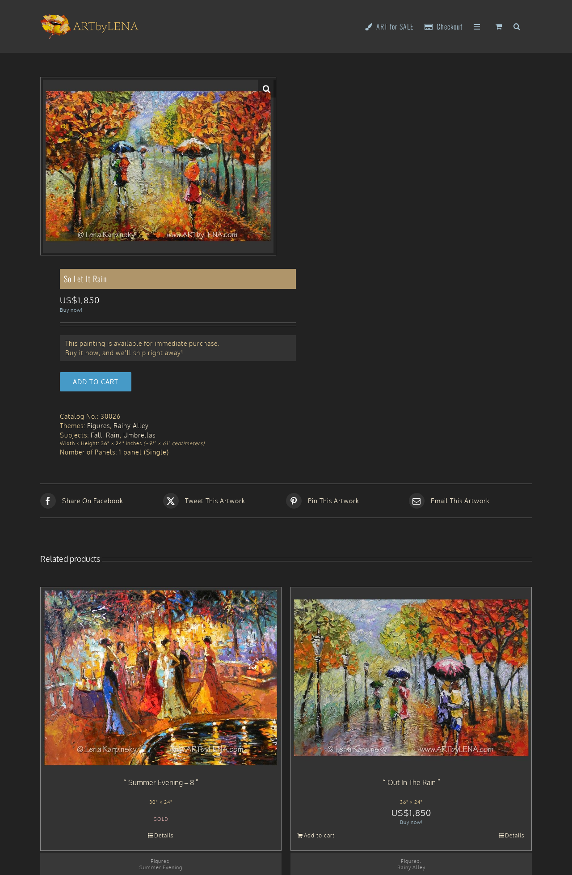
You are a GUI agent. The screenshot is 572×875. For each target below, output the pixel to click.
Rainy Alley (131, 425)
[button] (517, 25)
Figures (98, 425)
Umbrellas (139, 435)
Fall (96, 435)
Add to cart (95, 382)
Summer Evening (160, 867)
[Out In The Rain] (411, 677)
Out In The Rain (411, 782)
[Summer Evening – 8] (161, 677)
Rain (113, 435)
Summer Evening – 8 (161, 782)
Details (164, 835)
